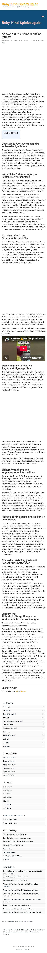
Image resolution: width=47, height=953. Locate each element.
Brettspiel (6, 718)
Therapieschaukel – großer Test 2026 (15, 880)
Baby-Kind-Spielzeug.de (21, 22)
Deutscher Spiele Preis (10, 819)
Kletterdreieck (7, 849)
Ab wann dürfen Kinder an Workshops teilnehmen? (19, 909)
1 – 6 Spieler (7, 797)
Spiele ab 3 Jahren (9, 761)
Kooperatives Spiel (9, 735)
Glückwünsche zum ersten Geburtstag (15, 834)
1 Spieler (6, 801)
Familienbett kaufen (9, 852)
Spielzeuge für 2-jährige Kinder (13, 845)
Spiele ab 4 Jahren (9, 765)
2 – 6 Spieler (7, 808)
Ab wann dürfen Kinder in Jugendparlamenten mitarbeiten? (22, 913)
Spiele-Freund (17, 40)
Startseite (5, 921)
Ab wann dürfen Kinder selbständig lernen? (17, 905)
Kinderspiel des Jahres (10, 823)
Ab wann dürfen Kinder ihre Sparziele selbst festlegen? (20, 890)
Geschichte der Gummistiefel (12, 856)
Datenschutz (28, 949)
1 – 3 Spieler (7, 790)
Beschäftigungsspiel (9, 714)
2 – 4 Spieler (7, 804)
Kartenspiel (6, 732)
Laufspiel (6, 739)
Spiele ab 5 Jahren (9, 768)
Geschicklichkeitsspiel (10, 728)
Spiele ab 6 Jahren (9, 772)
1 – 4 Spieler (7, 794)
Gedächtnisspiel (8, 725)
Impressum (19, 949)
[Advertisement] (23, 69)
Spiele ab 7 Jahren (9, 775)
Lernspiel (6, 743)
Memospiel (6, 746)
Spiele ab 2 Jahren (9, 757)
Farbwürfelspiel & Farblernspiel (13, 721)
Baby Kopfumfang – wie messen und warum (17, 838)
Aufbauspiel (6, 710)
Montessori (6, 859)
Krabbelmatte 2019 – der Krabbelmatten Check (18, 842)
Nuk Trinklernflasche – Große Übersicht (15, 877)
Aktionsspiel (7, 707)
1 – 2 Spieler (7, 787)
